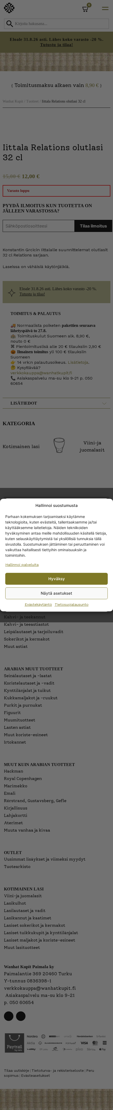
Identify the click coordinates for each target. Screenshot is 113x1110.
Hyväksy (56, 578)
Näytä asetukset (56, 593)
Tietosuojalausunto (72, 604)
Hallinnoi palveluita (22, 565)
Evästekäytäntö (38, 604)
